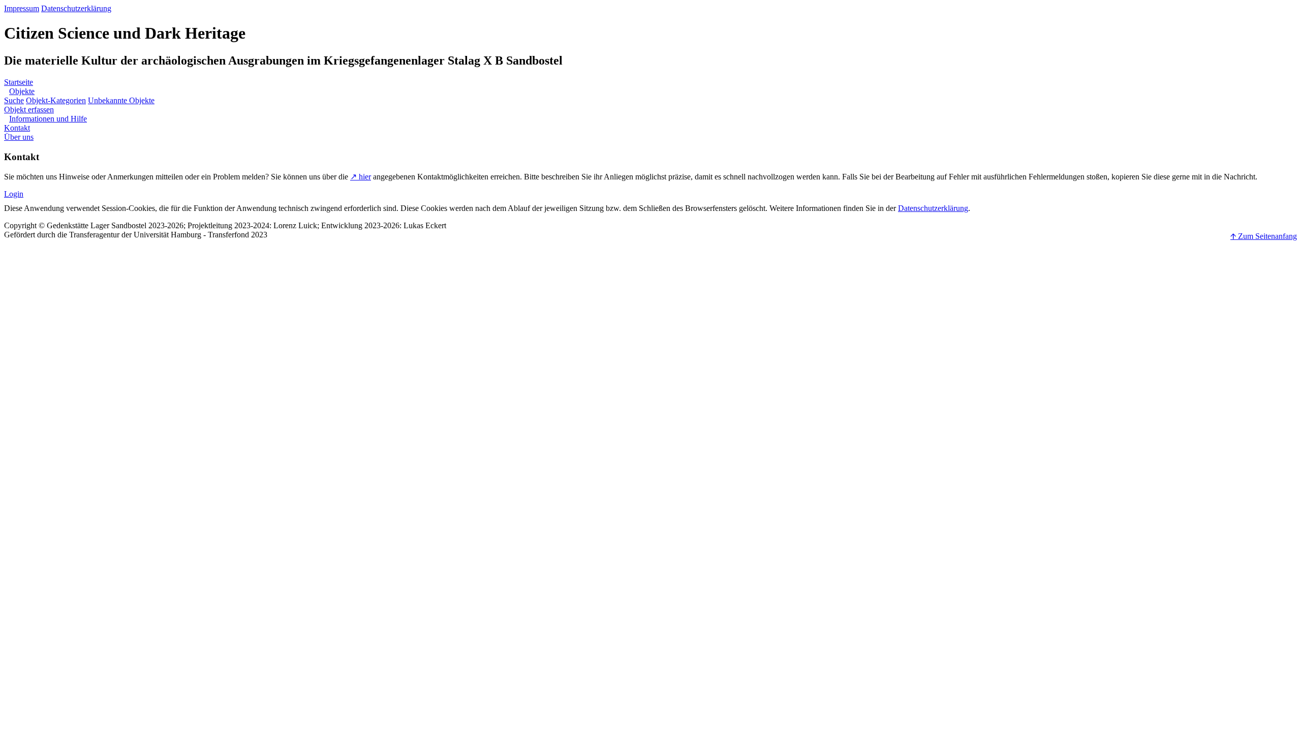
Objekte (22, 91)
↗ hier (360, 176)
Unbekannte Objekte (121, 100)
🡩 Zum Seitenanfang (1263, 236)
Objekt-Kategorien (56, 100)
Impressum (21, 8)
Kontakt (17, 128)
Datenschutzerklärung (76, 8)
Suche (14, 100)
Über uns (19, 137)
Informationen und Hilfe (48, 118)
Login (13, 194)
